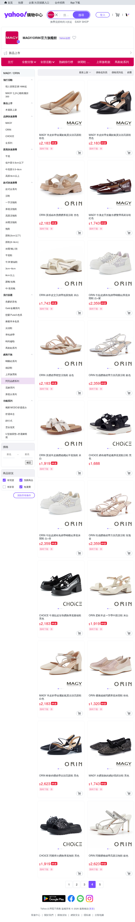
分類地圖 (99, 915)
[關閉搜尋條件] (56, 15)
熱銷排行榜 (66, 62)
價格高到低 (117, 72)
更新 (91, 908)
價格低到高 (101, 72)
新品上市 (14, 53)
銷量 (129, 72)
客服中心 (35, 915)
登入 (102, 15)
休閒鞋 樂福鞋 (86, 62)
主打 (10, 62)
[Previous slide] (40, 103)
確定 (29, 462)
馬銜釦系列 (122, 62)
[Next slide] (82, 103)
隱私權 (87, 915)
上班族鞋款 (103, 62)
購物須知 (62, 915)
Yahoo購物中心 (23, 15)
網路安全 (75, 915)
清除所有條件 (24, 495)
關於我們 (48, 915)
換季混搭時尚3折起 (61, 21)
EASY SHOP (82, 21)
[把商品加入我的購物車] (79, 152)
